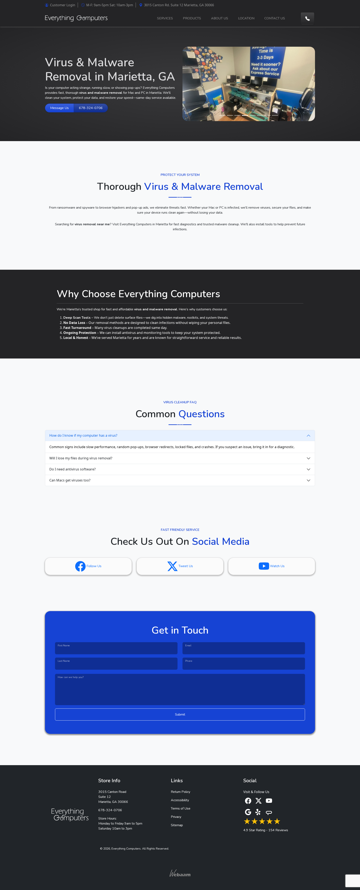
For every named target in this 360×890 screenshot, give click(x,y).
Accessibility (180, 800)
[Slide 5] (252, 115)
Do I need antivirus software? (72, 469)
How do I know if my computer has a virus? (83, 435)
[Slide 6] (260, 115)
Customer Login (61, 5)
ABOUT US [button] (219, 18)
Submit (180, 714)
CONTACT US (274, 18)
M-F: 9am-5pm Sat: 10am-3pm (109, 5)
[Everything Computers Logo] (76, 18)
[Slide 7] (267, 115)
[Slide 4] (245, 115)
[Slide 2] (230, 115)
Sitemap (177, 825)
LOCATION (246, 18)
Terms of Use (180, 808)
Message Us (59, 108)
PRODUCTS (192, 18)
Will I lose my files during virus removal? (80, 458)
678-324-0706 (91, 108)
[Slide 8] (275, 115)
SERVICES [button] (165, 18)
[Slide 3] (237, 115)
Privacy (176, 817)
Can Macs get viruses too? (69, 480)
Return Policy (180, 792)
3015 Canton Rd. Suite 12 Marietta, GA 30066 (178, 5)
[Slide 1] (222, 115)
